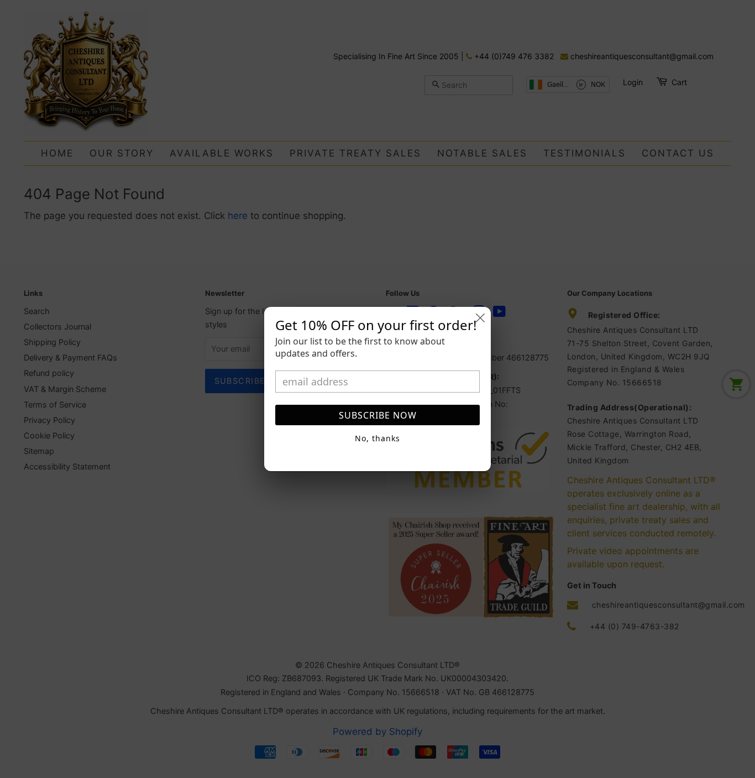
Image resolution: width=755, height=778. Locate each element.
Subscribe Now (378, 415)
